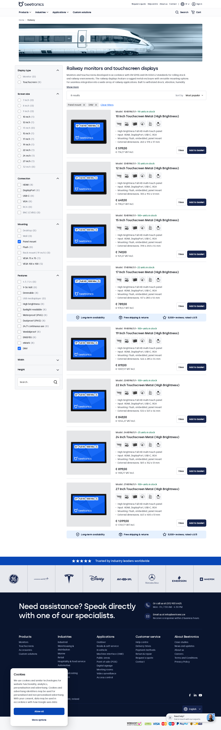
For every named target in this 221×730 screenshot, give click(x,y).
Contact (173, 4)
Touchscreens (26, 646)
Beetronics (31, 4)
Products (23, 12)
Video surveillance (106, 673)
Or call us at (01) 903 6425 (167, 603)
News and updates (184, 646)
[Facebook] (190, 695)
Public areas (103, 658)
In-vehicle (102, 650)
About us (163, 4)
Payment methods (145, 650)
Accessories (25, 650)
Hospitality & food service (72, 661)
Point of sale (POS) (107, 662)
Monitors (23, 642)
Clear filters (107, 105)
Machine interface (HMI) (110, 654)
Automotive (64, 665)
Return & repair (144, 654)
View (181, 150)
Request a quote (139, 4)
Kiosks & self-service (108, 646)
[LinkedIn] (195, 695)
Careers (179, 654)
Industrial (63, 642)
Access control (105, 677)
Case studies (181, 642)
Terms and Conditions (186, 658)
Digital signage (105, 665)
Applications (59, 12)
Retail (61, 657)
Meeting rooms (105, 669)
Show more (73, 87)
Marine (61, 653)
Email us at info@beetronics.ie (169, 614)
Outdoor (101, 642)
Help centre (153, 4)
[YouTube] (200, 695)
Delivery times (143, 646)
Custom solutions (82, 12)
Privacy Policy (182, 662)
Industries (40, 12)
